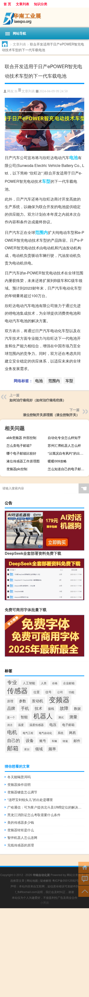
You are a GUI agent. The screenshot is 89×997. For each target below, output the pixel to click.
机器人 (43, 715)
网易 (72, 732)
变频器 (59, 699)
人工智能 (29, 683)
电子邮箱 (68, 724)
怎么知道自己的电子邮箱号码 (68, 468)
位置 (36, 692)
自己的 (13, 740)
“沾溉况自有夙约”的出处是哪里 (68, 453)
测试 (61, 717)
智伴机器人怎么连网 (22, 837)
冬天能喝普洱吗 (19, 776)
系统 (60, 733)
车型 (46, 181)
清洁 (9, 725)
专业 (12, 682)
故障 (64, 708)
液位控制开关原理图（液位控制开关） (51, 414)
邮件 (77, 740)
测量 (73, 717)
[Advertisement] (44, 952)
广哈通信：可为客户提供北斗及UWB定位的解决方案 (45, 807)
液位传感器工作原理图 (23, 461)
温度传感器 (36, 725)
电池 (73, 157)
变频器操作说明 (19, 784)
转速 (65, 741)
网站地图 (32, 880)
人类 (44, 683)
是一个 (11, 717)
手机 (25, 708)
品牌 (11, 708)
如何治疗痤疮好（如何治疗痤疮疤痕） (37, 400)
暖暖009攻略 (57, 461)
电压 (52, 724)
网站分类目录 (75, 875)
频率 (52, 748)
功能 (71, 692)
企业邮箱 (69, 683)
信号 (48, 692)
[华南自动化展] (44, 17)
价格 (54, 683)
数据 (77, 708)
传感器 (17, 690)
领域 (39, 748)
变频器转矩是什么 (20, 829)
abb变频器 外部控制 (21, 437)
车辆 (54, 741)
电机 (12, 731)
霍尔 (26, 749)
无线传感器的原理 (20, 845)
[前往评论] (83, 879)
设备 (30, 740)
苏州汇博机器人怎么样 (64, 445)
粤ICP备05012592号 (65, 880)
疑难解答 (46, 880)
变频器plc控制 (16, 468)
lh (16, 91)
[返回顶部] (83, 890)
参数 (22, 700)
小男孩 (44, 902)
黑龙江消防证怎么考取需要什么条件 (34, 814)
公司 (60, 692)
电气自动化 (45, 733)
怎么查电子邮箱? (19, 445)
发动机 (37, 700)
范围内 (41, 232)
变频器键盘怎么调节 (22, 792)
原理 (10, 701)
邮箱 (13, 748)
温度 (21, 725)
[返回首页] (83, 867)
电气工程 (28, 733)
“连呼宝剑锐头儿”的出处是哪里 (30, 799)
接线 (51, 708)
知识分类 (40, 3)
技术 (38, 708)
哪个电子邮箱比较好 (21, 453)
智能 (24, 716)
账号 (42, 740)
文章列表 (22, 3)
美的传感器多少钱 (20, 822)
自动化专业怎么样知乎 (64, 437)
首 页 (7, 3)
